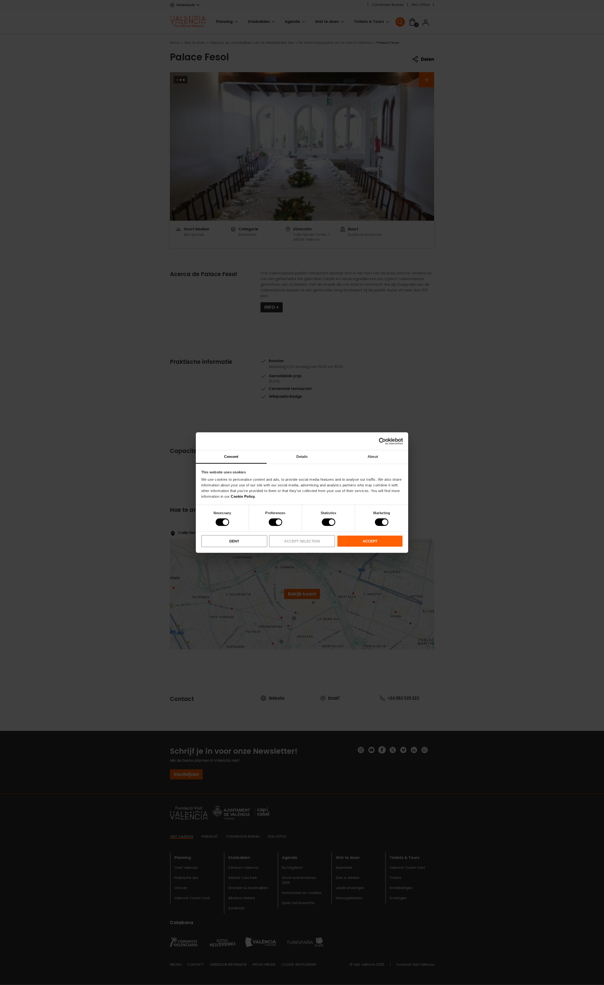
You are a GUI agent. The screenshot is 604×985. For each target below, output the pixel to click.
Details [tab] (302, 457)
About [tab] (373, 457)
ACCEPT (370, 541)
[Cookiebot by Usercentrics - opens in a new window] (382, 441)
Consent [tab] (231, 457)
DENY (234, 541)
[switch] (275, 522)
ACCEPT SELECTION (302, 541)
